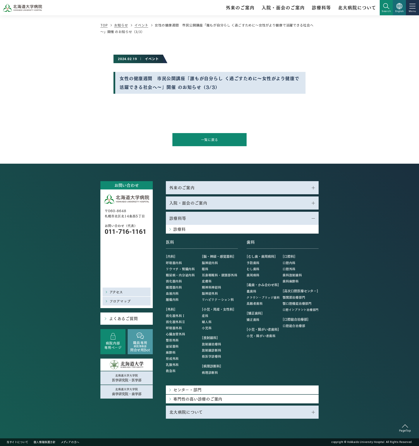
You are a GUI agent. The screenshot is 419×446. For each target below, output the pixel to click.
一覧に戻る (209, 139)
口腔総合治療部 (294, 325)
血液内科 (172, 293)
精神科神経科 (211, 287)
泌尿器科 (172, 346)
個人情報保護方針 (45, 442)
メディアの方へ (70, 442)
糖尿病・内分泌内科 (180, 274)
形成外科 (172, 358)
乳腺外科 (172, 364)
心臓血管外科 (175, 333)
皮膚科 (206, 281)
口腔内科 (289, 262)
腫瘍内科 (172, 299)
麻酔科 (170, 352)
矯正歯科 (253, 319)
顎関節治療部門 (294, 297)
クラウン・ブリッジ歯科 (263, 297)
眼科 (205, 268)
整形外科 (172, 340)
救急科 (170, 370)
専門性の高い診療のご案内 (197, 399)
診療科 (179, 229)
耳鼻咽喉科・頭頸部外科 (219, 274)
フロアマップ (120, 301)
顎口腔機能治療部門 (297, 303)
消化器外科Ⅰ (175, 315)
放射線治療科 (211, 344)
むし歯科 (253, 268)
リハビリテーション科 (218, 299)
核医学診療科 (211, 356)
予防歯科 (253, 262)
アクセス (116, 291)
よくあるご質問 (123, 318)
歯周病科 (253, 274)
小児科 (206, 327)
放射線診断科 (211, 350)
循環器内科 (174, 287)
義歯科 (251, 291)
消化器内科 (174, 281)
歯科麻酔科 (291, 281)
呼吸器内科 (174, 262)
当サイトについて (17, 442)
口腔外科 (289, 268)
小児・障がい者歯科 (261, 335)
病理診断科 (210, 372)
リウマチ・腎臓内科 (180, 268)
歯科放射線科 (292, 274)
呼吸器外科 (174, 327)
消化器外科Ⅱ (175, 321)
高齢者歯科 (255, 303)
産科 (205, 315)
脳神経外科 (210, 293)
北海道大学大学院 (126, 377)
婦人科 (206, 321)
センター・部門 (187, 390)
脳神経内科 (210, 262)
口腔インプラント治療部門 (301, 309)
